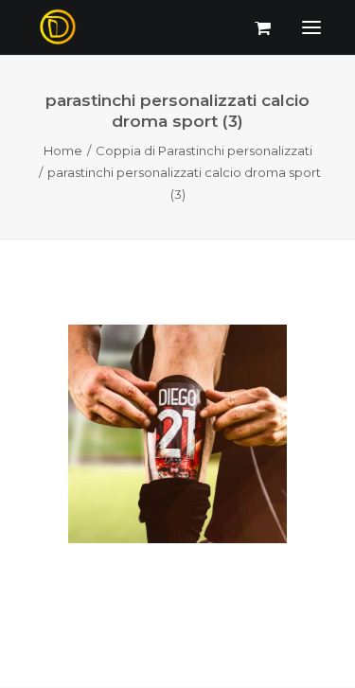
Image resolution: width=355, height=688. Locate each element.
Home (63, 150)
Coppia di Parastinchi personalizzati (204, 150)
